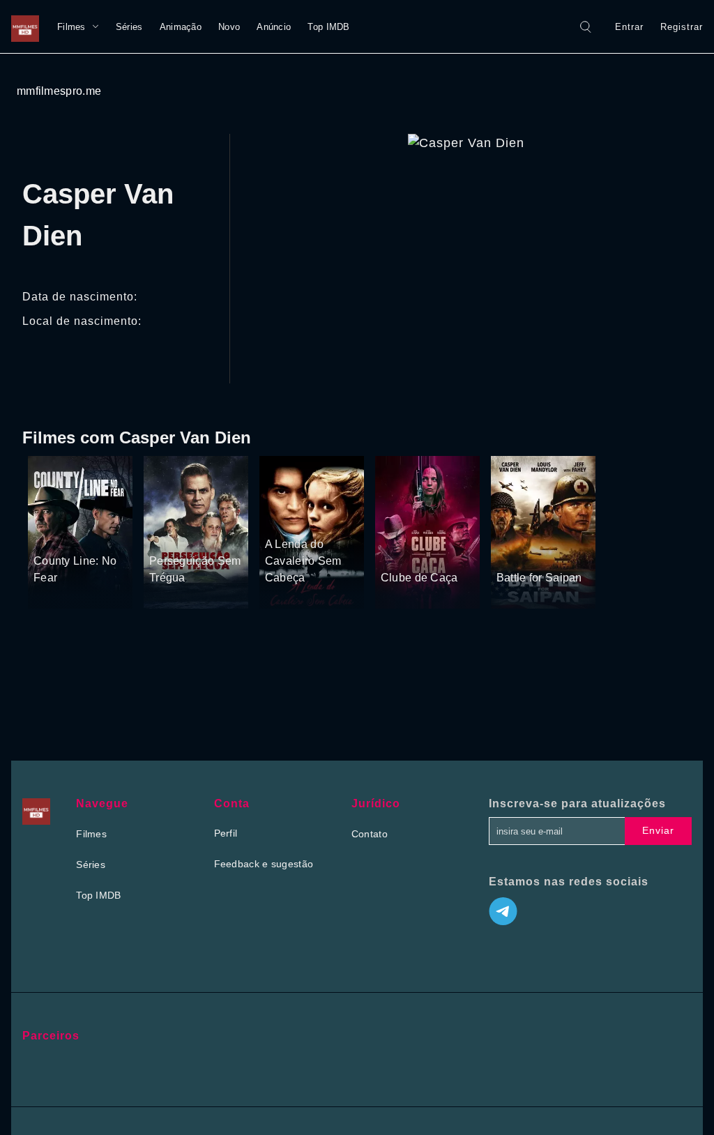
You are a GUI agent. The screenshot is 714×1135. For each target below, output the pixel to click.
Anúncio (274, 27)
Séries (129, 27)
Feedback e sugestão (264, 863)
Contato (369, 833)
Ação (82, 535)
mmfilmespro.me (59, 91)
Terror (328, 518)
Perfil (226, 833)
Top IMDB (328, 27)
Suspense (172, 535)
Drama (49, 535)
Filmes (71, 27)
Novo (229, 27)
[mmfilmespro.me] (28, 26)
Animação (181, 27)
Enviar (658, 830)
